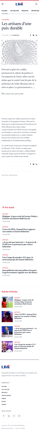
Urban (4, 398)
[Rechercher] (35, 4)
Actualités (14, 10)
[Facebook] (4, 416)
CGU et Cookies (20, 428)
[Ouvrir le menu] (4, 4)
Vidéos (4, 404)
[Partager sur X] (33, 35)
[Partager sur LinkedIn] (36, 35)
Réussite (25, 10)
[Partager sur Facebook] (30, 35)
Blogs (4, 401)
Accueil (5, 10)
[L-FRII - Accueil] (19, 4)
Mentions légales (7, 428)
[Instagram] (19, 416)
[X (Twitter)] (14, 416)
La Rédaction (15, 35)
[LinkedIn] (9, 416)
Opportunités (6, 395)
